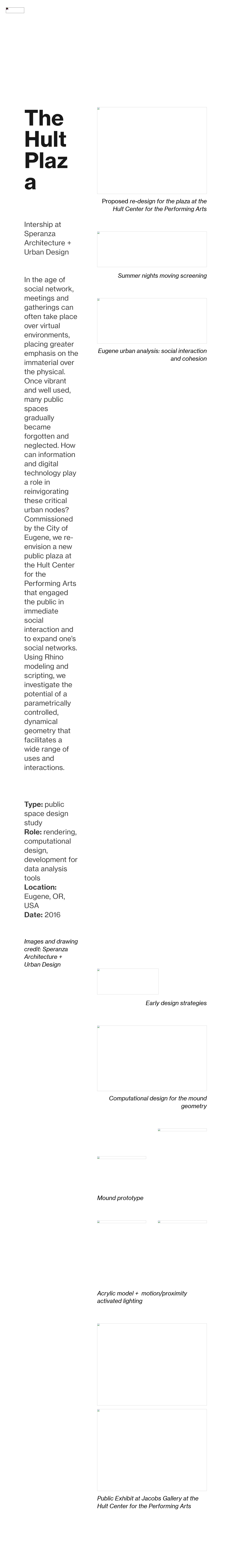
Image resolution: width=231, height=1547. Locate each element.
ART (106, 50)
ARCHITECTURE (131, 10)
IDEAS (37, 20)
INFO (35, 10)
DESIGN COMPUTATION (148, 40)
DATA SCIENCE (129, 60)
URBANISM (198, 10)
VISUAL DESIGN (137, 20)
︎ (11, 1506)
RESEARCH (175, 70)
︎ (11, 1520)
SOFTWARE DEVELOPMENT (157, 30)
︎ (11, 1534)
